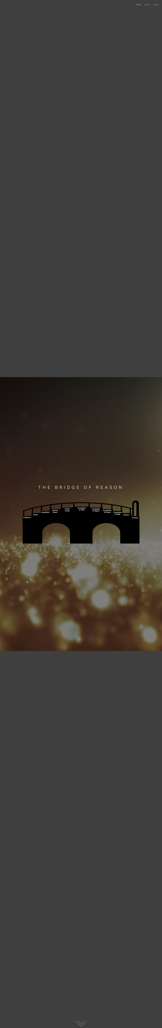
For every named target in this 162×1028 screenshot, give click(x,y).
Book (156, 5)
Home (138, 5)
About (148, 5)
